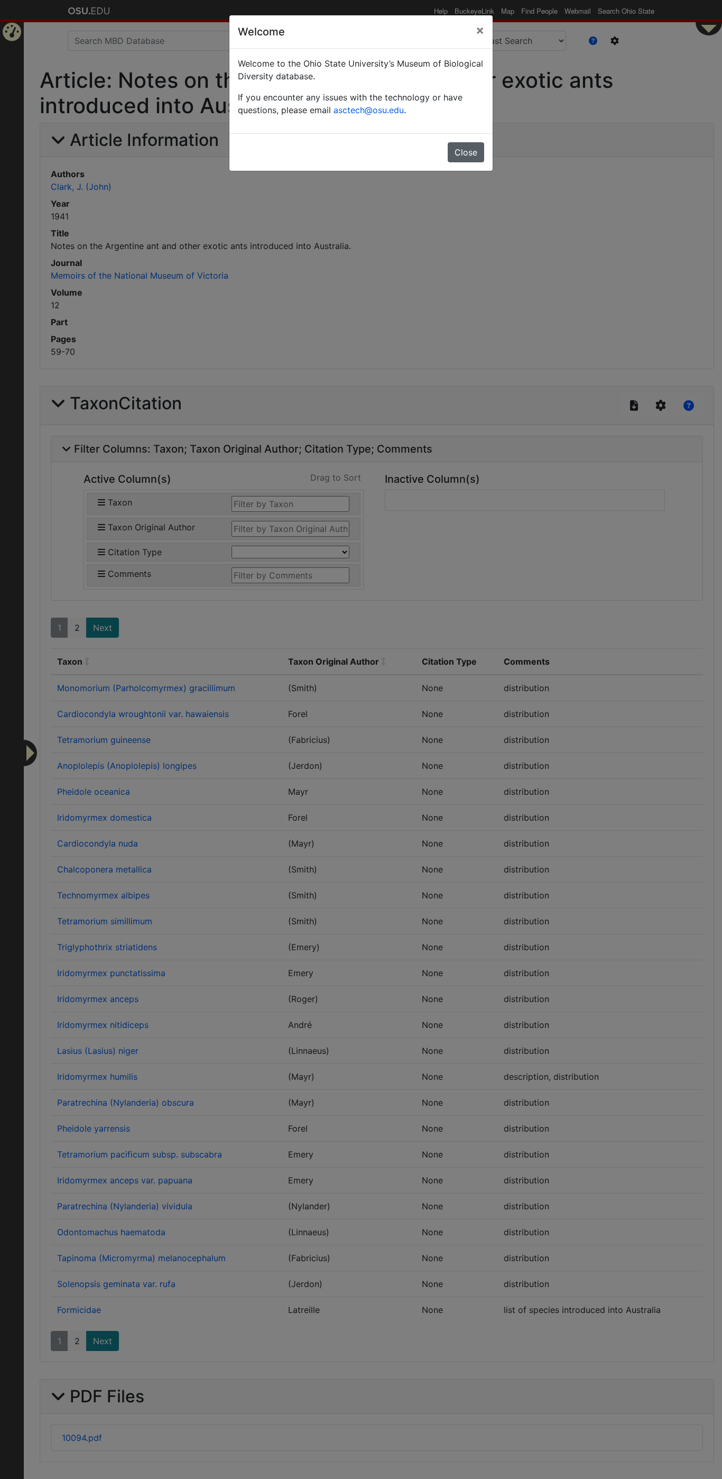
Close (466, 152)
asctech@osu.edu (369, 110)
